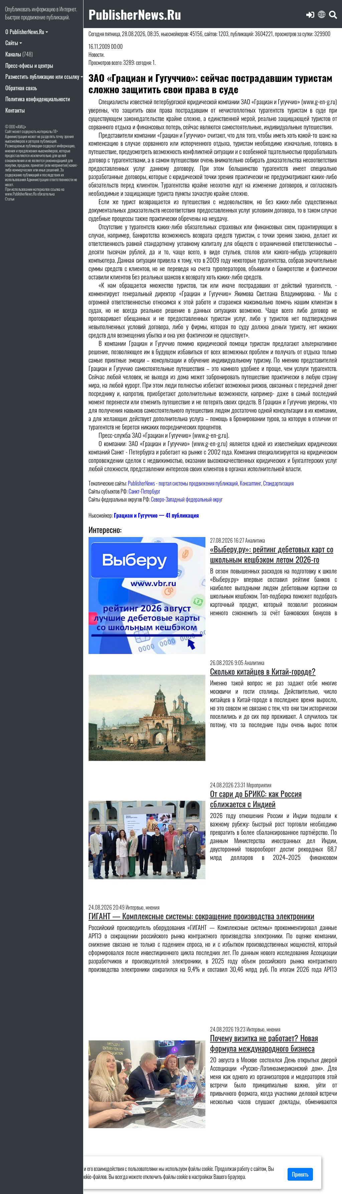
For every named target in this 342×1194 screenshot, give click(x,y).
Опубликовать (18, 9)
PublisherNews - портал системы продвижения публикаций (183, 483)
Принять (300, 1174)
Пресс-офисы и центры (29, 65)
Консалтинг (250, 483)
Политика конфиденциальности (37, 99)
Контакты (15, 110)
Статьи (9, 199)
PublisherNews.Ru (135, 13)
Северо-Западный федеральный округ (187, 499)
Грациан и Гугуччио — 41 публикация (156, 515)
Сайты (11, 43)
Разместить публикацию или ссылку (42, 77)
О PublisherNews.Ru (24, 32)
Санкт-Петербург (144, 491)
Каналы (19, 54)
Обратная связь (21, 88)
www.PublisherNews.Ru (21, 193)
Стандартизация (278, 483)
